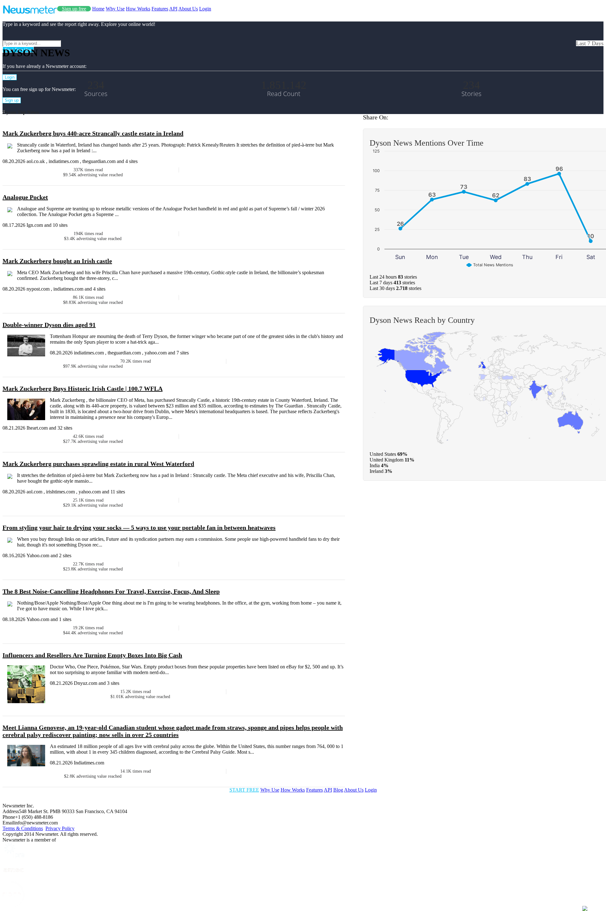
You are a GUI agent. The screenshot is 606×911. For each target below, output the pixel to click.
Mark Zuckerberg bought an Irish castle (57, 260)
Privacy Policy (59, 828)
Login (205, 8)
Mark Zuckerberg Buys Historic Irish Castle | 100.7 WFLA (83, 388)
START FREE (244, 790)
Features (160, 8)
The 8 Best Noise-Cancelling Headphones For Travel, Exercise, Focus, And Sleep (111, 591)
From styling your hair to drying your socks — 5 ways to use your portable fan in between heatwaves (139, 527)
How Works (138, 8)
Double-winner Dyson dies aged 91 (49, 324)
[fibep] (14, 905)
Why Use (115, 8)
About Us (188, 8)
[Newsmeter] (30, 12)
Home (98, 8)
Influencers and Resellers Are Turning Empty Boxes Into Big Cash (92, 655)
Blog (338, 790)
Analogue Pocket (25, 197)
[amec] (14, 878)
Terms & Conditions (23, 828)
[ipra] (14, 856)
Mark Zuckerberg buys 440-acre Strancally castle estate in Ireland (93, 133)
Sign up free (74, 8)
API (173, 8)
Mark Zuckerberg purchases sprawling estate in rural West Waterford (98, 463)
